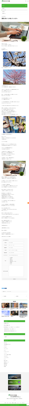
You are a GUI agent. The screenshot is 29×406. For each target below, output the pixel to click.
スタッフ (5, 291)
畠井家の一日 (3, 13)
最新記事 (3, 8)
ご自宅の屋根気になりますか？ (7, 344)
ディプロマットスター (6, 351)
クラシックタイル (6, 348)
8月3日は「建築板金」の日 (7, 325)
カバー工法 (5, 347)
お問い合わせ (5, 342)
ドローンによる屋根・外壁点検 (7, 354)
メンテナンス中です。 (6, 357)
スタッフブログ (3, 16)
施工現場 (3, 11)
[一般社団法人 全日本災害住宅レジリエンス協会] (14, 384)
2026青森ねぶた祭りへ (6, 323)
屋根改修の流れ (5, 363)
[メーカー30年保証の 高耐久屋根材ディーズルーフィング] (14, 378)
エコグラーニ (5, 345)
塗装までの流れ (5, 360)
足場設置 (5, 366)
